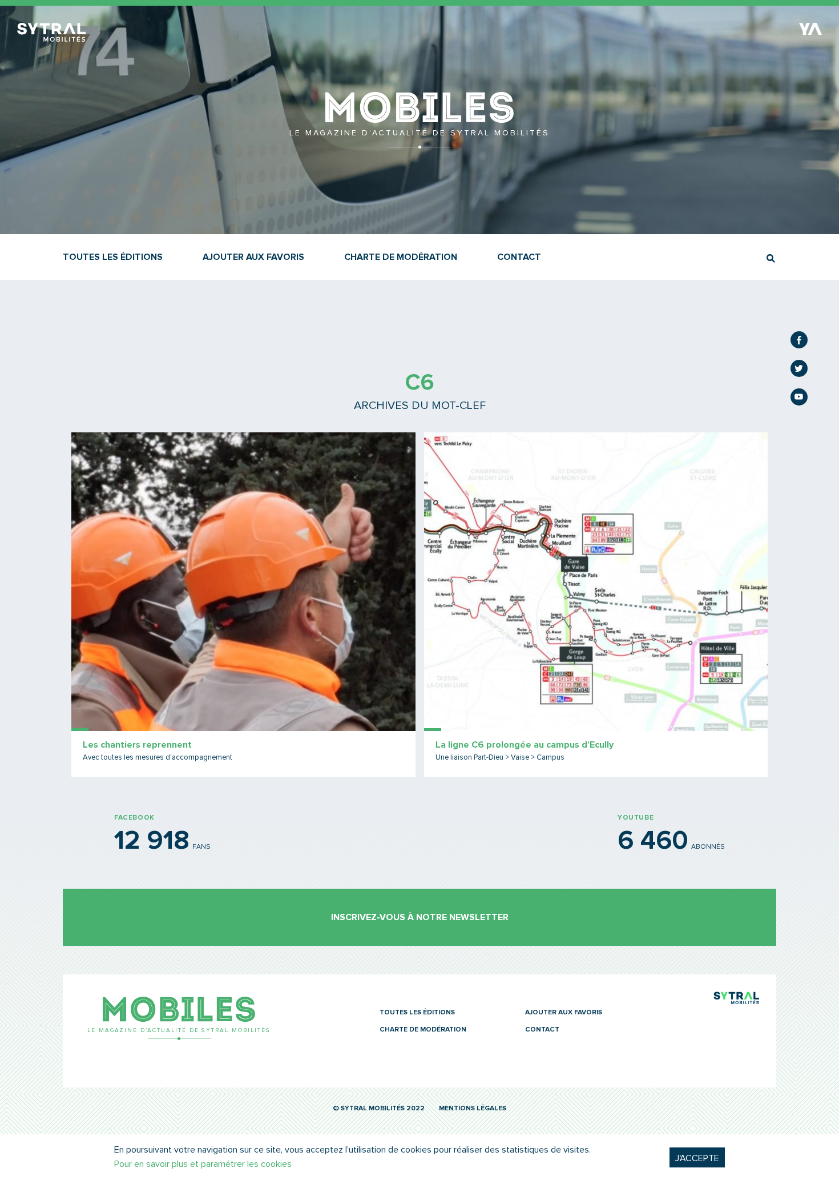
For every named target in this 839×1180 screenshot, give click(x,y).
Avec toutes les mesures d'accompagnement (157, 757)
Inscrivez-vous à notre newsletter (420, 917)
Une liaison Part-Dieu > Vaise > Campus (499, 757)
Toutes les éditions (113, 257)
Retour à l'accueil (420, 143)
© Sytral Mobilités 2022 (379, 1108)
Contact (519, 257)
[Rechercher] (771, 258)
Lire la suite (243, 604)
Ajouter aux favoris (253, 257)
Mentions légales (472, 1108)
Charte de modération (400, 257)
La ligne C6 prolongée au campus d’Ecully (524, 744)
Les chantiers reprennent (137, 744)
